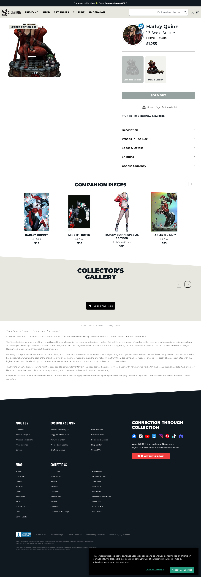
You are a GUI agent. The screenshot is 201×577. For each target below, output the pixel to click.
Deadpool (55, 491)
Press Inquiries (22, 445)
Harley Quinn (114, 325)
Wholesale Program (24, 440)
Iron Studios (97, 512)
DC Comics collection (155, 375)
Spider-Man (96, 12)
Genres (19, 481)
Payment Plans (97, 435)
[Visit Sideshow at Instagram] (161, 436)
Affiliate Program (23, 435)
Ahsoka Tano (56, 497)
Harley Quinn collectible (62, 354)
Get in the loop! (154, 456)
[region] (143, 561)
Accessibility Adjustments (119, 535)
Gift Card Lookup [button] (58, 450)
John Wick (96, 481)
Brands (19, 471)
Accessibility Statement (95, 535)
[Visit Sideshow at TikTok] (174, 436)
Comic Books (21, 517)
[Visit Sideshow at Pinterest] (167, 436)
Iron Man (54, 486)
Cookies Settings (56, 535)
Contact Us (95, 450)
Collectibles (86, 325)
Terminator (96, 486)
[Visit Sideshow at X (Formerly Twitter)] (141, 436)
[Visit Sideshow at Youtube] (147, 436)
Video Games (21, 507)
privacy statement (53, 549)
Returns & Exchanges (59, 430)
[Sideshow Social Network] (154, 436)
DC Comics (100, 325)
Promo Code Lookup (59, 445)
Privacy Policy (40, 535)
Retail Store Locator (99, 440)
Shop (46, 12)
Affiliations (20, 497)
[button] (167, 107)
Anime (19, 502)
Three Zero (96, 502)
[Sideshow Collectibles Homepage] (11, 12)
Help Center (96, 445)
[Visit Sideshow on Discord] (181, 436)
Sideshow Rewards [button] (151, 115)
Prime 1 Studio (156, 37)
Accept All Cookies (182, 570)
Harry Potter (97, 471)
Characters (20, 476)
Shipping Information (60, 435)
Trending (31, 12)
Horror (18, 512)
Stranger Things (99, 476)
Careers (19, 450)
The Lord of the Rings (60, 512)
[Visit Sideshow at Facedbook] (134, 436)
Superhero (55, 507)
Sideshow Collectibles (101, 497)
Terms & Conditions (74, 535)
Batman (54, 481)
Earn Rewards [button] (97, 430)
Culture (78, 12)
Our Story (20, 430)
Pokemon (96, 491)
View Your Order (58, 440)
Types (18, 491)
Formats (19, 486)
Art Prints (61, 12)
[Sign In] (192, 12)
